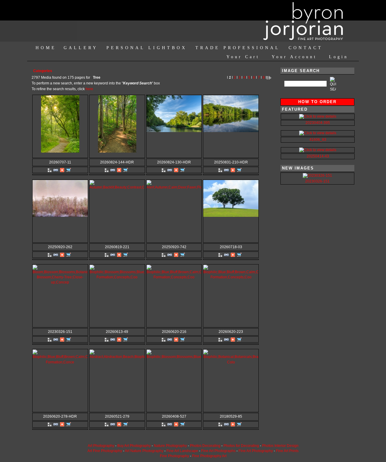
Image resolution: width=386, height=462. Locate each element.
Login (338, 57)
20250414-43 (318, 156)
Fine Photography (174, 456)
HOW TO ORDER (317, 102)
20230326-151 (317, 181)
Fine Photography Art (209, 456)
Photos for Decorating (241, 446)
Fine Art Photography (256, 451)
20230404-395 (317, 123)
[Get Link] (55, 170)
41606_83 (317, 140)
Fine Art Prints (287, 451)
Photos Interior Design (280, 446)
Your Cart (243, 57)
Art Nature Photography (144, 451)
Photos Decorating (205, 446)
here (89, 89)
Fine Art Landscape (182, 451)
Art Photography (101, 446)
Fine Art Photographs (218, 451)
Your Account (294, 57)
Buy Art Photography (134, 446)
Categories (42, 71)
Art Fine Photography (104, 451)
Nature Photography (170, 446)
